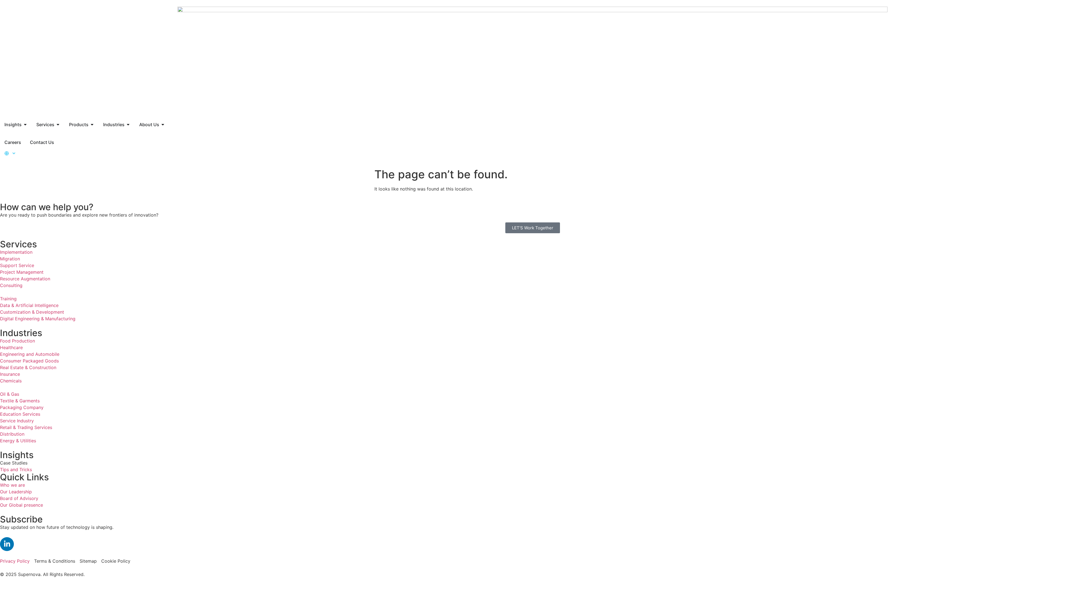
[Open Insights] (25, 124)
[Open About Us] (163, 124)
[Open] (14, 153)
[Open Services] (58, 124)
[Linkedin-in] (7, 544)
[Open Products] (92, 124)
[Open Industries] (128, 124)
